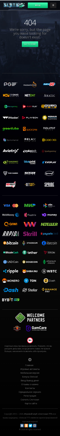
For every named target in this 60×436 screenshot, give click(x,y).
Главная (29, 365)
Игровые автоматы (30, 369)
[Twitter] (30, 425)
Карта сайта (31, 403)
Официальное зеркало (30, 392)
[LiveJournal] (39, 425)
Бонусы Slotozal (30, 376)
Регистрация (30, 395)
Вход (37, 5)
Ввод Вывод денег (30, 380)
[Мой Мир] (34, 425)
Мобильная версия (29, 372)
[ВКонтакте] (22, 425)
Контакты (30, 388)
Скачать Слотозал (30, 399)
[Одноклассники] (26, 425)
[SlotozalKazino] (29, 359)
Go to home (30, 44)
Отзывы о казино (29, 384)
